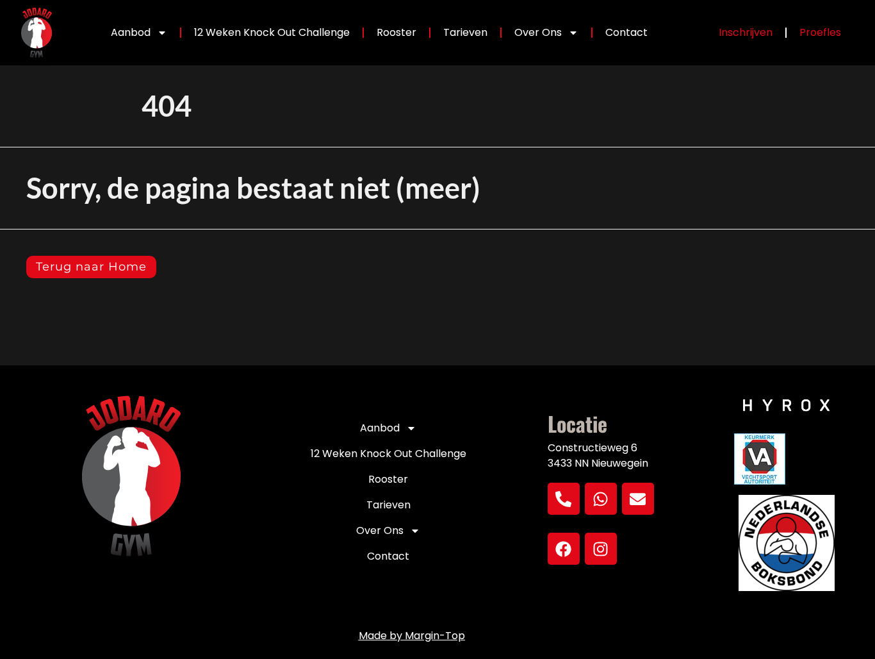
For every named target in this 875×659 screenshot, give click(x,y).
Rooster (396, 32)
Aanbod (131, 32)
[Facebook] (564, 549)
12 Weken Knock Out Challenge (272, 32)
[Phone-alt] (564, 499)
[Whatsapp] (601, 499)
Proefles (820, 32)
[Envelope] (638, 499)
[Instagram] (601, 549)
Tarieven (465, 32)
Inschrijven (746, 32)
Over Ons (538, 32)
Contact (626, 32)
